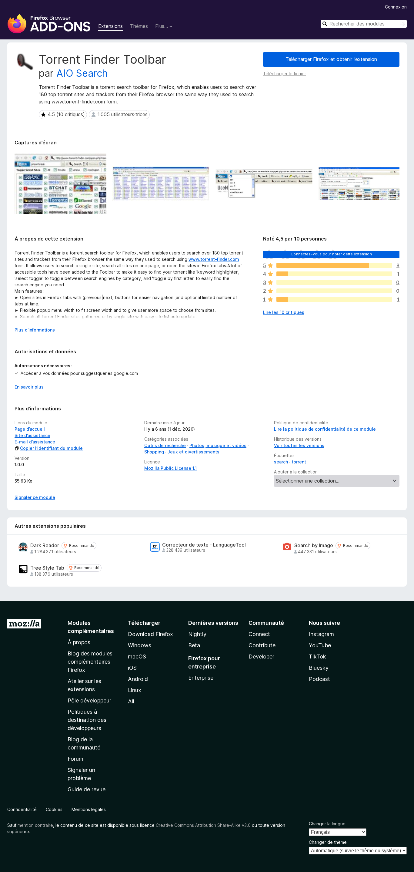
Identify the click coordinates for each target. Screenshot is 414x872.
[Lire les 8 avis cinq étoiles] (334, 265)
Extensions (110, 26)
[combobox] (364, 24)
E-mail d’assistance (35, 441)
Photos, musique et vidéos (217, 445)
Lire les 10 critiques (283, 312)
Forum (75, 759)
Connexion (396, 6)
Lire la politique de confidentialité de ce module (325, 429)
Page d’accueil (30, 429)
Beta (194, 645)
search (281, 461)
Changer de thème (328, 842)
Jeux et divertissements (193, 451)
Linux (134, 690)
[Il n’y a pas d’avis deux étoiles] (334, 290)
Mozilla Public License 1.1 (170, 468)
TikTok (317, 656)
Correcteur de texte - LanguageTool (204, 545)
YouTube (320, 645)
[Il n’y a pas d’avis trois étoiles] (334, 282)
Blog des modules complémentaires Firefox (90, 661)
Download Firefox (150, 634)
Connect (259, 634)
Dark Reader (44, 545)
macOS (137, 656)
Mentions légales (89, 809)
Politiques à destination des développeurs (87, 720)
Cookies (54, 809)
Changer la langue (327, 823)
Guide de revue (86, 789)
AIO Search (82, 73)
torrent (299, 461)
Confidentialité (22, 809)
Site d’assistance (32, 435)
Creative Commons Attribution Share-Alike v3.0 (203, 825)
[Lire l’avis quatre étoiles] (334, 273)
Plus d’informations (35, 329)
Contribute (262, 645)
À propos (79, 642)
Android (138, 679)
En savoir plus (29, 386)
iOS (132, 668)
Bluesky (319, 668)
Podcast (319, 679)
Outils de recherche (165, 445)
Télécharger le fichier (284, 73)
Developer (261, 656)
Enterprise (200, 678)
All (131, 701)
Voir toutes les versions (299, 445)
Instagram (321, 634)
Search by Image (313, 545)
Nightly (197, 634)
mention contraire (35, 825)
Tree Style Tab (47, 568)
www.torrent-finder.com (214, 259)
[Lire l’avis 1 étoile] (334, 299)
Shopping (154, 451)
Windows (139, 645)
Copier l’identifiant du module (51, 448)
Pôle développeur (89, 700)
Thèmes (139, 26)
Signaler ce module (35, 497)
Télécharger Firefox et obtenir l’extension (331, 59)
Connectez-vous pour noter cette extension (331, 254)
